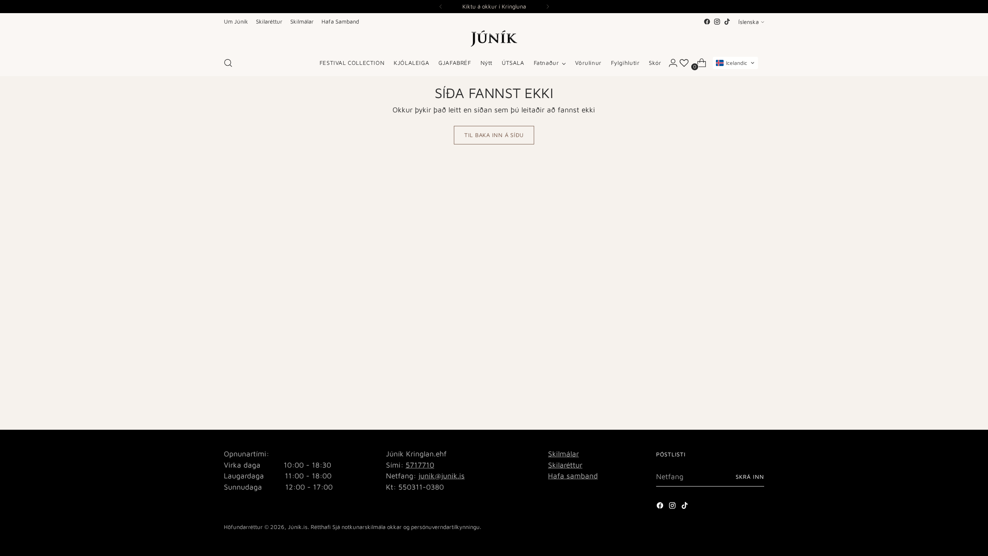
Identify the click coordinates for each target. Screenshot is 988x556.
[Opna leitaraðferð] (228, 63)
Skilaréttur (565, 465)
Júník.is (298, 527)
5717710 (420, 465)
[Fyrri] (440, 6)
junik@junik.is (441, 475)
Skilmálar (563, 453)
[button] (735, 63)
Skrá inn (750, 476)
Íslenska (748, 22)
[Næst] (547, 6)
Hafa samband (573, 475)
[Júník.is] (494, 38)
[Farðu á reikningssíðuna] (670, 63)
